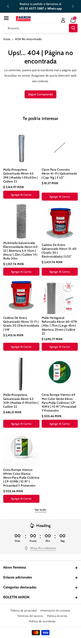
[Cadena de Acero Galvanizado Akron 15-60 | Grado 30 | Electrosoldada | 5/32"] (60, 223)
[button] (6, 18)
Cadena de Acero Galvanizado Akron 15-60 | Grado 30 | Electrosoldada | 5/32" (59, 251)
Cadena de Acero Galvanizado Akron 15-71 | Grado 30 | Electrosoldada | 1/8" (21, 324)
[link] (40, 548)
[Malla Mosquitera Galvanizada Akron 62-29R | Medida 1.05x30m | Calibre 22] (21, 148)
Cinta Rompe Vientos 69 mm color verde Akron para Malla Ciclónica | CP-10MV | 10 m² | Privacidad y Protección (59, 402)
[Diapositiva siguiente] (73, 6)
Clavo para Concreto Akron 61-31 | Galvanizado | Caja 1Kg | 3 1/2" (59, 173)
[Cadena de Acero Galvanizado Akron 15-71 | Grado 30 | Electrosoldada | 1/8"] (21, 296)
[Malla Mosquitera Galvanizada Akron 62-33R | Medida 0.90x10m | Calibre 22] (21, 373)
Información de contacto (55, 610)
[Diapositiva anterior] (8, 6)
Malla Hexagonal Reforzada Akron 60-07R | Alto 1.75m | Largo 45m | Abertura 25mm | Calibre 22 (59, 325)
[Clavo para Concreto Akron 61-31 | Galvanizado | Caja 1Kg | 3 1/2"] (60, 148)
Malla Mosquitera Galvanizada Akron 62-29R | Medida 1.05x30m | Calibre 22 (20, 175)
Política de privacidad (24, 610)
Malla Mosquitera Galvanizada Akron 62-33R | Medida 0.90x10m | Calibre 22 (20, 401)
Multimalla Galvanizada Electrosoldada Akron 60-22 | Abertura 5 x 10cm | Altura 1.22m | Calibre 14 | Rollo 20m (21, 251)
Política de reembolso (42, 621)
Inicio (7, 39)
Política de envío (57, 616)
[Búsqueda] (73, 28)
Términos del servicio (30, 616)
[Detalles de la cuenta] (63, 20)
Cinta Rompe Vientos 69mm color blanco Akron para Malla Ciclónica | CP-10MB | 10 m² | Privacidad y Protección (21, 477)
